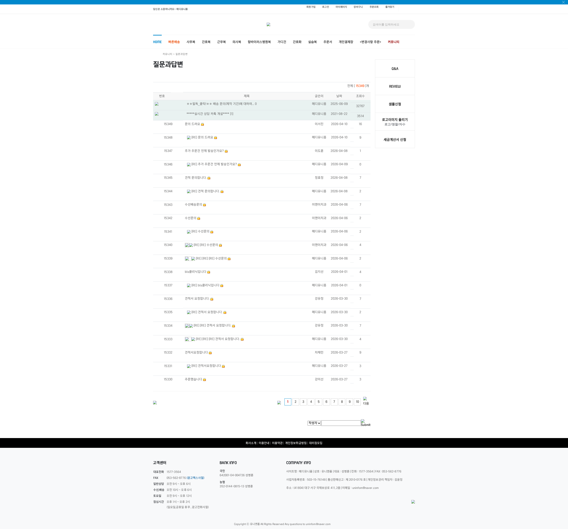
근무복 (221, 42)
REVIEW (395, 86)
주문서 (327, 42)
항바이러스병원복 (259, 42)
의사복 (237, 42)
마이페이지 (341, 6)
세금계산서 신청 (395, 140)
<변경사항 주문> (370, 42)
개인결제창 (346, 42)
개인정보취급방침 (296, 443)
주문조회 (374, 6)
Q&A (395, 69)
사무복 (191, 42)
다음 (366, 403)
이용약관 (277, 443)
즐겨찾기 (389, 6)
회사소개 (251, 443)
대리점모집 (315, 443)
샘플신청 (395, 104)
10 (357, 402)
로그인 (325, 6)
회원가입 (311, 6)
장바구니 (358, 6)
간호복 (206, 42)
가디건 (282, 42)
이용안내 (264, 443)
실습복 (312, 42)
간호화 (297, 42)
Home (157, 42)
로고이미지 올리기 (395, 120)
